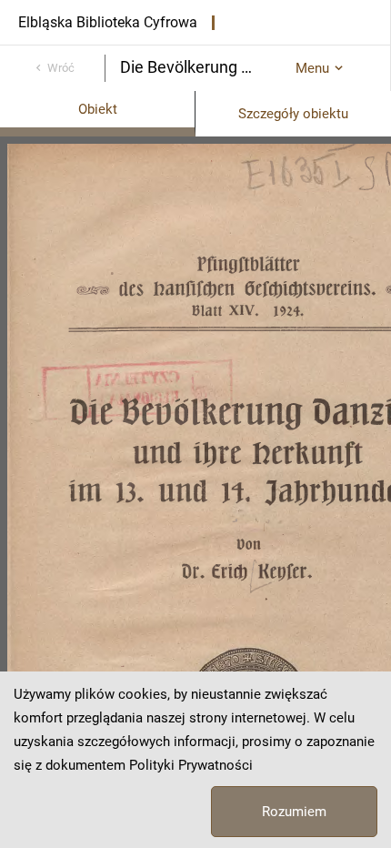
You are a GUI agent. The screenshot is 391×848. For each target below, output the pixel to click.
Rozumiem (294, 811)
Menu (312, 68)
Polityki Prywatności (191, 765)
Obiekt (97, 109)
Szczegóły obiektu (293, 114)
